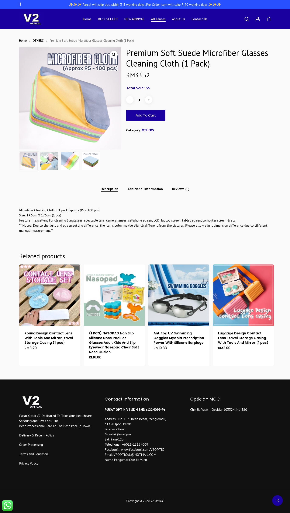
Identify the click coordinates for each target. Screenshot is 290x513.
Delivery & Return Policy (36, 435)
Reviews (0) (180, 189)
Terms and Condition (33, 454)
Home (23, 40)
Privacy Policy (28, 463)
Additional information (145, 189)
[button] (114, 54)
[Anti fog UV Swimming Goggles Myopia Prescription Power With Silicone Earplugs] (178, 295)
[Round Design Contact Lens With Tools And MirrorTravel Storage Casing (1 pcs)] (49, 295)
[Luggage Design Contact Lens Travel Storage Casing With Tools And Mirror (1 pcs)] (243, 295)
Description (109, 189)
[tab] (109, 188)
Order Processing (31, 444)
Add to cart (146, 115)
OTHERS (38, 40)
